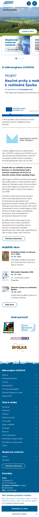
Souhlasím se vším (20, 509)
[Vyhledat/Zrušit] (29, 3)
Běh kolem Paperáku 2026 (22, 272)
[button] (34, 3)
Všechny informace (13, 239)
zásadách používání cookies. (15, 503)
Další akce (9, 305)
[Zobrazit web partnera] (8, 327)
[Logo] (9, 3)
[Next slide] (37, 47)
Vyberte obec (28, 31)
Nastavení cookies (19, 514)
